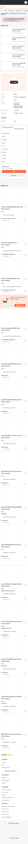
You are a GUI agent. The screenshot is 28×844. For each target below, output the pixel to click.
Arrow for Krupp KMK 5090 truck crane (12, 207)
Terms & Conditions (6, 789)
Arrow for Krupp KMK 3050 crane (10, 278)
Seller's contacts (5, 767)
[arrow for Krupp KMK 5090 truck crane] (14, 196)
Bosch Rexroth (5, 133)
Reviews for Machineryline (8, 797)
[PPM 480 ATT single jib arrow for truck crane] (14, 724)
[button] (26, 2)
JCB (3, 146)
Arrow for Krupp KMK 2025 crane (19, 37)
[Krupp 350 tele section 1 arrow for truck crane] (14, 461)
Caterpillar (4, 139)
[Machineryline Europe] (10, 2)
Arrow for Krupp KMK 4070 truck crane (19, 29)
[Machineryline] (6, 11)
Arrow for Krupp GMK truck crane (19, 46)
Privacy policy (5, 792)
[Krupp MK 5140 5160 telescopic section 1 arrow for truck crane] (14, 389)
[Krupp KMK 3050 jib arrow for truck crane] (14, 534)
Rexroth (4, 158)
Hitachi (3, 142)
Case (3, 136)
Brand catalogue (6, 800)
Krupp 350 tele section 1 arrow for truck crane (14, 471)
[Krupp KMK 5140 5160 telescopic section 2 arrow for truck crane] (14, 353)
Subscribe (20, 305)
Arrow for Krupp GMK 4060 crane (10, 328)
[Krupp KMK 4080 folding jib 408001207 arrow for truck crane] (14, 497)
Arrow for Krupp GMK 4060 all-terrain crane (19, 63)
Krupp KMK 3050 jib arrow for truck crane (12, 544)
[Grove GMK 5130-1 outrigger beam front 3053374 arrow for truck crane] (14, 574)
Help (3, 764)
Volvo (3, 161)
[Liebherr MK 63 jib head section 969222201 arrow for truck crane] (14, 686)
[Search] (25, 6)
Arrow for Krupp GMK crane (9, 242)
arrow (15, 100)
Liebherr (4, 155)
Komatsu (4, 152)
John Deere (5, 149)
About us (4, 762)
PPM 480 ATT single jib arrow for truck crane (13, 734)
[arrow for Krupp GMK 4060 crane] (14, 318)
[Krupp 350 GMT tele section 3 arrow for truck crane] (14, 425)
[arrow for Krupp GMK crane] (14, 232)
